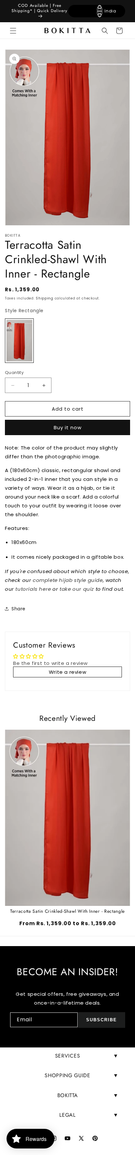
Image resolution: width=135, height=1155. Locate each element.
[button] (13, 31)
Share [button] (18, 608)
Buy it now (68, 427)
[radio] (19, 340)
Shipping (44, 298)
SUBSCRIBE (101, 1019)
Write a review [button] (67, 672)
